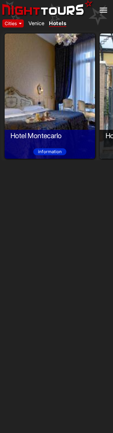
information (50, 151)
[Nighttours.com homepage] (47, 8)
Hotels (57, 23)
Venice (36, 23)
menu (103, 10)
